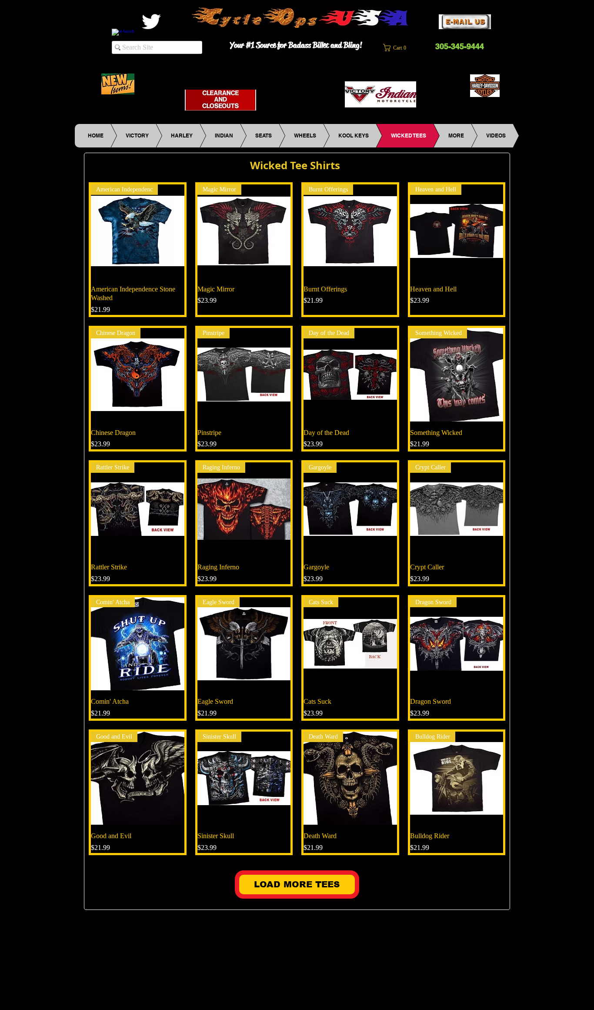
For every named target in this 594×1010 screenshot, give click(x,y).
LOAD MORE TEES (297, 884)
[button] (399, 47)
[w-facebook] (123, 40)
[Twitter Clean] (151, 21)
